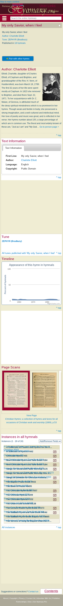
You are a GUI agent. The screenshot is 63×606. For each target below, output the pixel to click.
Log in (44, 11)
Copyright (13, 598)
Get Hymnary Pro (40, 602)
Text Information (13, 148)
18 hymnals (20, 43)
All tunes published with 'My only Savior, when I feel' (28, 253)
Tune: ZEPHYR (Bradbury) (14, 39)
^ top (58, 135)
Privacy (22, 598)
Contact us (33, 591)
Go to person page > (49, 127)
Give (29, 602)
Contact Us (30, 598)
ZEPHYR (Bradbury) (12, 241)
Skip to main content (9, 2)
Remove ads (8, 6)
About (5, 598)
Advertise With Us (44, 598)
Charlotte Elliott (29, 160)
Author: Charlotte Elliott (13, 36)
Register (55, 11)
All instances (8, 527)
